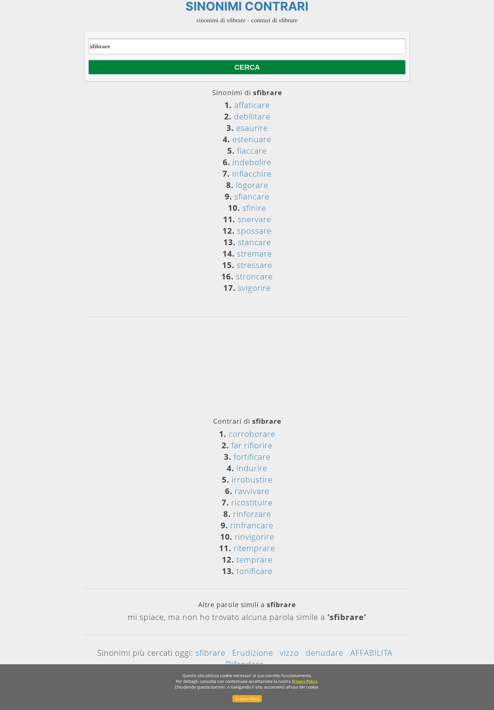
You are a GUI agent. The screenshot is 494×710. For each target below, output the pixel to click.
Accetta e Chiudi (247, 699)
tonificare (254, 570)
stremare (254, 253)
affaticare (252, 104)
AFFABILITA (371, 652)
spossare (254, 230)
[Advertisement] (247, 369)
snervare (254, 219)
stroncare (254, 276)
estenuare (251, 139)
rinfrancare (251, 525)
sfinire (254, 207)
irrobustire (252, 479)
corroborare (252, 433)
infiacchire (252, 173)
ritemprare (254, 548)
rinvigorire (254, 536)
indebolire (251, 162)
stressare (254, 264)
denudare (324, 652)
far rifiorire (251, 445)
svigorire (254, 287)
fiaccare (252, 150)
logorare (252, 184)
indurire (251, 468)
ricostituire (251, 502)
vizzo (289, 652)
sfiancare (251, 196)
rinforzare (252, 513)
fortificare (252, 456)
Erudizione (252, 652)
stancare (254, 242)
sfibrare (210, 652)
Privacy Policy (304, 681)
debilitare (252, 116)
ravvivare (252, 490)
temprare (254, 559)
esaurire (252, 127)
